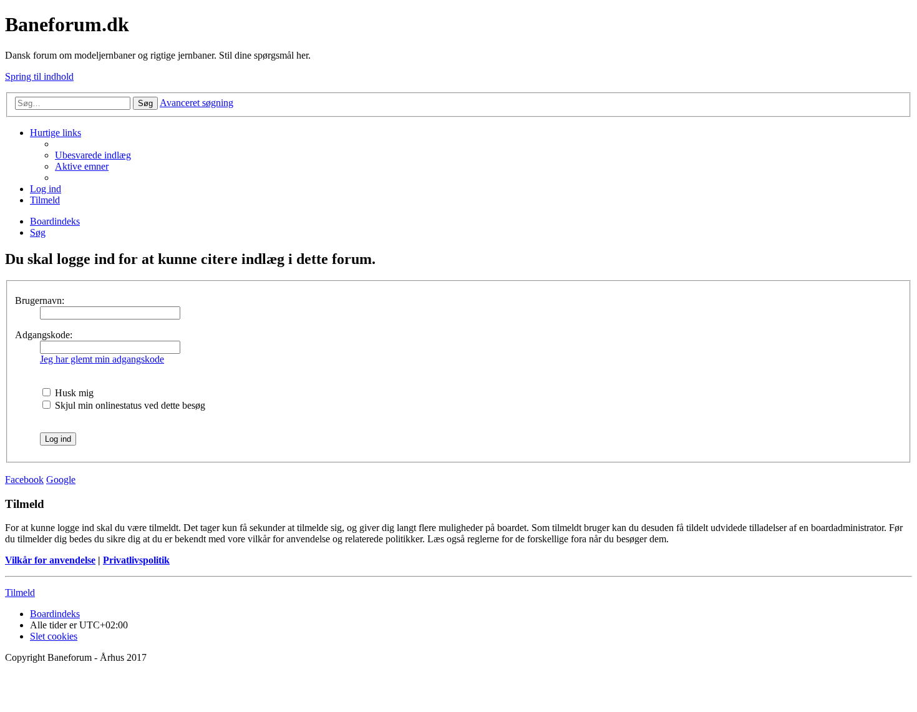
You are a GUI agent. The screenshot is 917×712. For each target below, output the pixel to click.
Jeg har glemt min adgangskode (102, 359)
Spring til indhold (39, 76)
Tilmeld (20, 592)
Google (60, 479)
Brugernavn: (39, 300)
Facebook (24, 479)
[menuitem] (93, 155)
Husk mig (73, 393)
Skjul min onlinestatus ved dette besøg (128, 405)
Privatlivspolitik (136, 560)
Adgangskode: (43, 334)
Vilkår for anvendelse (50, 560)
